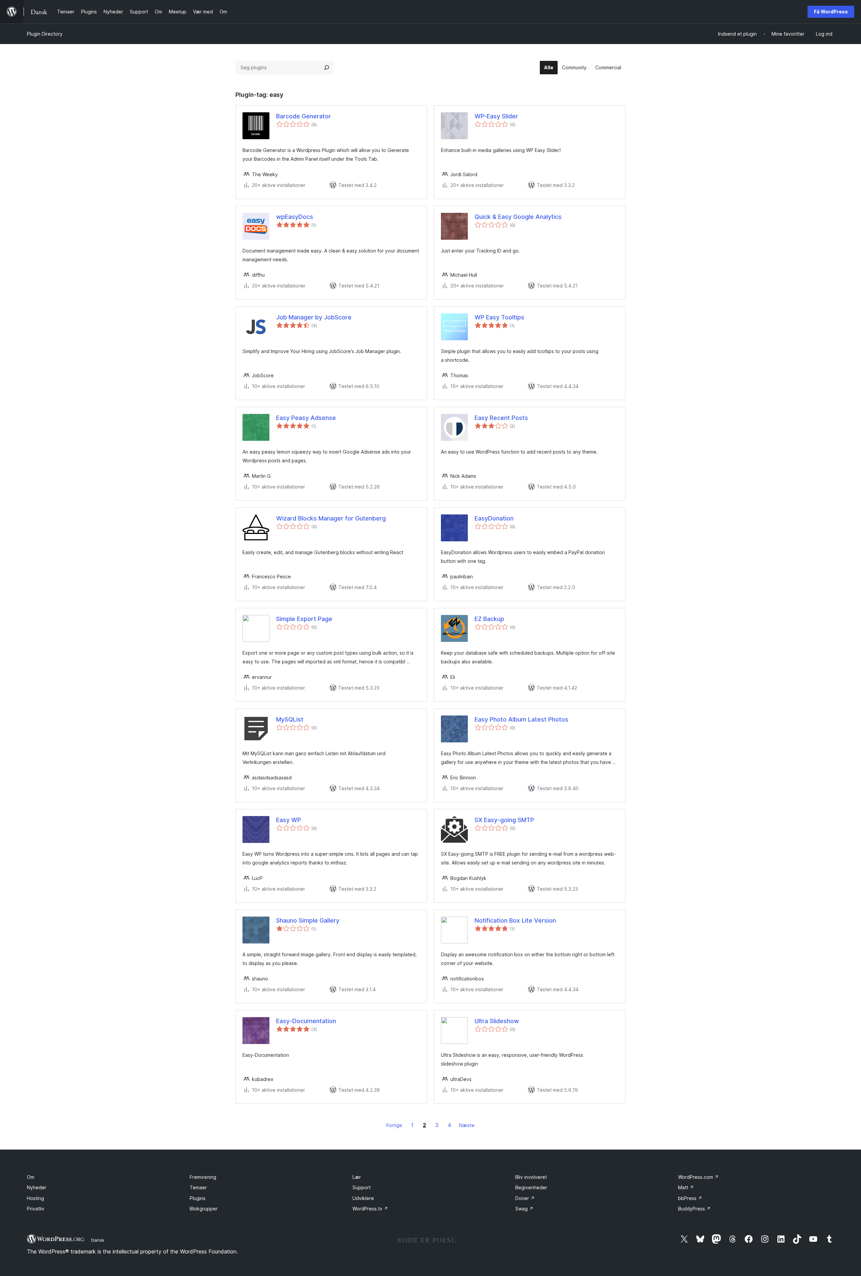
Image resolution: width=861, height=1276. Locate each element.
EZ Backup (489, 618)
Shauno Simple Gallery (307, 920)
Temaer (198, 1187)
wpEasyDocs (294, 216)
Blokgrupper (204, 1208)
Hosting (35, 1198)
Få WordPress (831, 11)
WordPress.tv (370, 1208)
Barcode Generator (303, 116)
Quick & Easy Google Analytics (518, 216)
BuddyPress (694, 1208)
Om (30, 1177)
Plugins (197, 1198)
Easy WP (288, 819)
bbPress (690, 1198)
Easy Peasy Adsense (306, 417)
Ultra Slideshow (497, 1020)
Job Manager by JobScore (313, 317)
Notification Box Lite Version (515, 920)
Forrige (394, 1125)
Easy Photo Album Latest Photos (521, 719)
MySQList (289, 719)
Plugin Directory (45, 34)
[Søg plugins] (326, 67)
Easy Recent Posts (501, 417)
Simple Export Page (304, 618)
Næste (467, 1125)
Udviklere (363, 1198)
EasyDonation (494, 518)
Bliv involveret (531, 1177)
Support (361, 1187)
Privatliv (35, 1208)
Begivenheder (531, 1187)
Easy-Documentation (306, 1020)
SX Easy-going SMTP (504, 819)
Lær (356, 1177)
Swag (524, 1208)
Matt (686, 1187)
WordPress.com (698, 1177)
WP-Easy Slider (496, 116)
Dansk (97, 1240)
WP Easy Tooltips (499, 317)
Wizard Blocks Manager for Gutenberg (331, 518)
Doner (525, 1198)
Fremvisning (203, 1177)
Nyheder (36, 1187)
